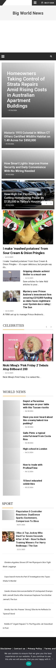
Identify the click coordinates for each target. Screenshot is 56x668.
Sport (7, 503)
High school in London (35, 449)
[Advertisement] (28, 36)
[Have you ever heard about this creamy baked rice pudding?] (11, 424)
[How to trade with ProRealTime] (11, 472)
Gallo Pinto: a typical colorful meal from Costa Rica (37, 436)
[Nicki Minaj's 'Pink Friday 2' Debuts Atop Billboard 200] (28, 347)
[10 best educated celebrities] (11, 488)
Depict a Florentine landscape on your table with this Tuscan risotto (36, 404)
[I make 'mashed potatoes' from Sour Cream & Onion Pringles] (28, 227)
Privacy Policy (35, 648)
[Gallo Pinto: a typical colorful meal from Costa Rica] (11, 440)
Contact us (19, 648)
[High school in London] (11, 456)
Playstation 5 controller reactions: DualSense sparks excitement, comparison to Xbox (29, 516)
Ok (28, 664)
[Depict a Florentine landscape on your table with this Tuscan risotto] (11, 408)
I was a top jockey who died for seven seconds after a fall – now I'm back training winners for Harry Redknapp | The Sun (31, 539)
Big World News (28, 13)
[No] (52, 658)
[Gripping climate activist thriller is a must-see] (11, 276)
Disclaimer (5, 648)
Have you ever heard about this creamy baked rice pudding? (38, 420)
